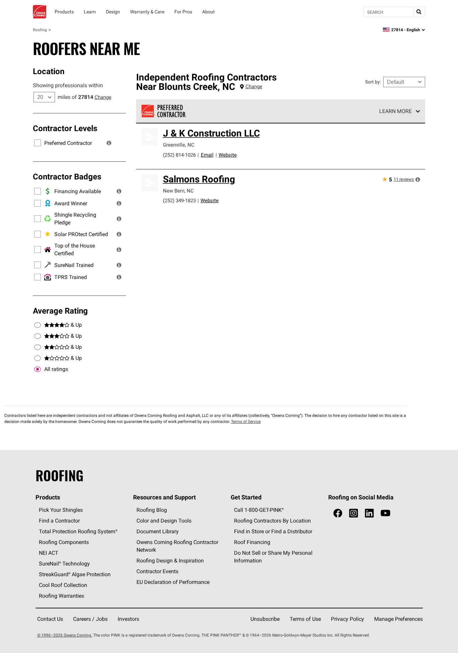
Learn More (395, 111)
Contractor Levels (65, 128)
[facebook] (338, 513)
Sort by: (373, 82)
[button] (109, 143)
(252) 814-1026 (179, 155)
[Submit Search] (419, 12)
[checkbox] (37, 369)
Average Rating (60, 311)
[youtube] (385, 513)
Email (207, 155)
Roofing (40, 29)
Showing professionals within (68, 85)
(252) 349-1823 (179, 200)
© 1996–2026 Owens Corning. (64, 635)
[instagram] (353, 513)
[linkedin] (369, 513)
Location (48, 71)
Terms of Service (246, 421)
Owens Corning (39, 11)
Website (228, 155)
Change (103, 97)
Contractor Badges (67, 176)
